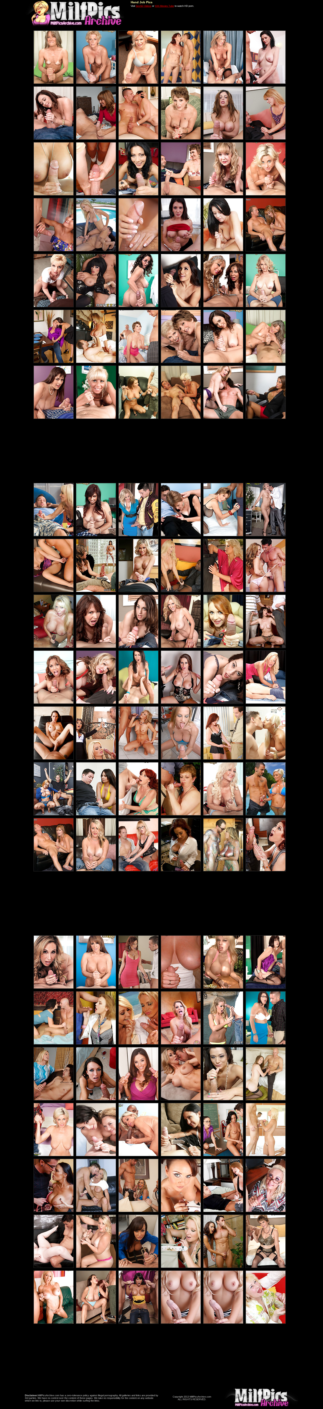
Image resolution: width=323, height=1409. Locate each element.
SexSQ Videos (143, 6)
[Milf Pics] (74, 25)
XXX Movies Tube (164, 6)
